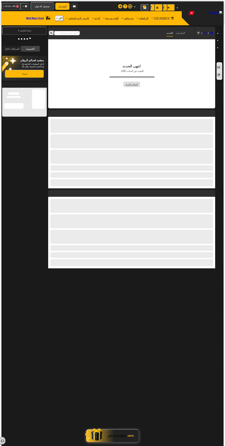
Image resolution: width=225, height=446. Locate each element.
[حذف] (52, 192)
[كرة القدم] (205, 32)
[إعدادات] (24, 6)
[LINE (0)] (212, 32)
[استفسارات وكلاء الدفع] (74, 6)
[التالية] (204, 192)
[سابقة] (212, 192)
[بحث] (51, 33)
